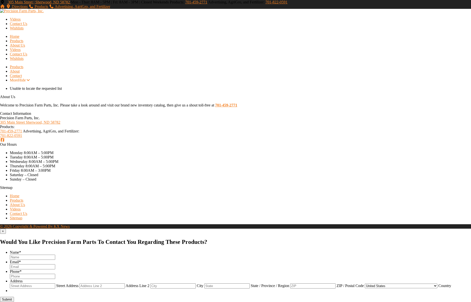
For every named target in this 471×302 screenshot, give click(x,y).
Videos (15, 19)
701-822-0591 (276, 2)
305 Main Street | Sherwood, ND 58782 (39, 2)
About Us (17, 45)
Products (16, 41)
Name (15, 252)
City (200, 286)
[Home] (2, 6)
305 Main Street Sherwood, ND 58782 (30, 122)
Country (444, 286)
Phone (16, 271)
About (15, 71)
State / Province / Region (270, 286)
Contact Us (18, 24)
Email (15, 262)
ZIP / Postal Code (350, 286)
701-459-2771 (196, 2)
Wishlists (17, 28)
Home (14, 36)
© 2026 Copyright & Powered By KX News (35, 226)
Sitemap (16, 218)
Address (16, 281)
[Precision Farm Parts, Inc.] (22, 11)
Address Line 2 (137, 286)
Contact (16, 76)
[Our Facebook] (2, 140)
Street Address (67, 286)
